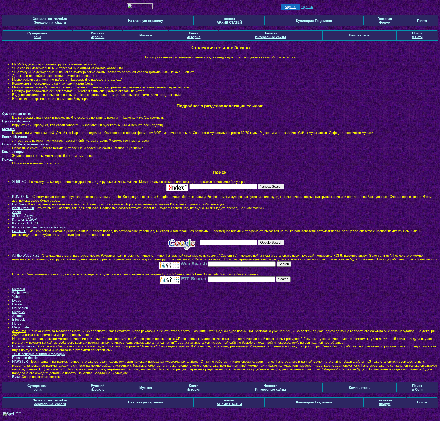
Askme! (18, 316)
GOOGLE (19, 231)
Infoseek (18, 319)
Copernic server (23, 346)
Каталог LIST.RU (25, 223)
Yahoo (16, 297)
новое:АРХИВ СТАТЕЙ (229, 20)
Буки (16, 377)
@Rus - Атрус (23, 216)
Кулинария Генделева (314, 21)
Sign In (290, 7)
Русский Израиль (16, 121)
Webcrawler (20, 293)
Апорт (16, 212)
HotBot (17, 323)
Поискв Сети (417, 35)
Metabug (18, 289)
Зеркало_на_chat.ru (50, 22)
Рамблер (19, 204)
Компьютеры (359, 35)
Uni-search (20, 308)
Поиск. (7, 159)
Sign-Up (307, 7)
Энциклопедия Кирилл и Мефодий (38, 354)
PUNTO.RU (20, 197)
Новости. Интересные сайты (25, 144)
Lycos (16, 300)
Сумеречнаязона (38, 35)
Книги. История (14, 136)
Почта (422, 21)
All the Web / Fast (25, 255)
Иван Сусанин (23, 208)
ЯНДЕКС (19, 182)
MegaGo (18, 312)
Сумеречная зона (16, 114)
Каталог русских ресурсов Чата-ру (39, 227)
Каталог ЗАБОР (24, 219)
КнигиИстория (193, 35)
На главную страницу (145, 21)
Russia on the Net (25, 358)
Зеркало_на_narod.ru (50, 19)
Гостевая (385, 19)
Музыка (145, 35)
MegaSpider (21, 327)
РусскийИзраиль (97, 35)
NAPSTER (20, 361)
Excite (17, 304)
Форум (384, 22)
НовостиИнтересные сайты (270, 35)
